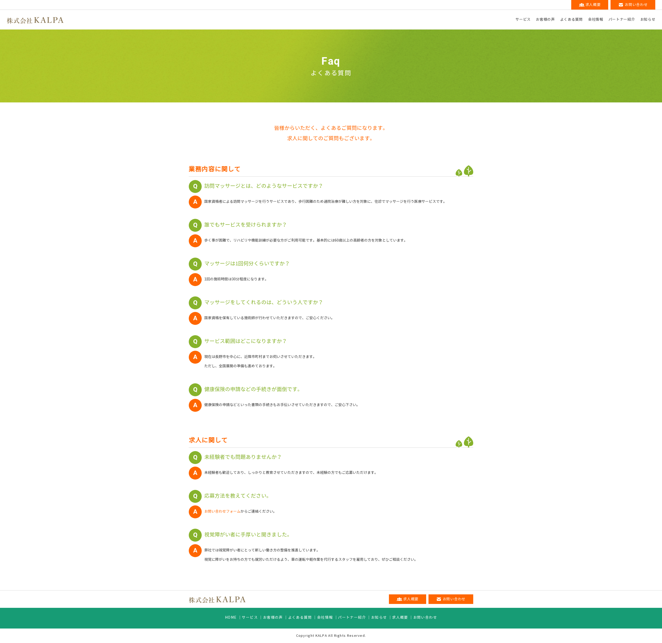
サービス (523, 19)
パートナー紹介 (621, 19)
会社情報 (595, 19)
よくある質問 (571, 19)
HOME (231, 617)
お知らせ (648, 19)
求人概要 (400, 617)
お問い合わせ (425, 617)
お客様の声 (545, 19)
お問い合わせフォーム (222, 511)
